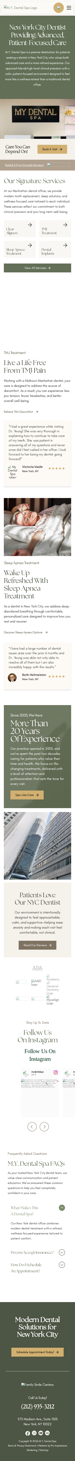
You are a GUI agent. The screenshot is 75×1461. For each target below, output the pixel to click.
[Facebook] (27, 1433)
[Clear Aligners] (20, 228)
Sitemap (43, 1450)
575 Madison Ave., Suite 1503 (38, 1419)
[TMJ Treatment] (55, 228)
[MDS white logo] (37, 1385)
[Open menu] (69, 8)
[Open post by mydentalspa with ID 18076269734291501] (40, 1098)
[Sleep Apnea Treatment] (20, 249)
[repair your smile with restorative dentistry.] (37, 165)
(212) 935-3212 (37, 1406)
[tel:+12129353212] (58, 8)
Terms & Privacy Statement (22, 1445)
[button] (37, 1210)
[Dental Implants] (55, 249)
